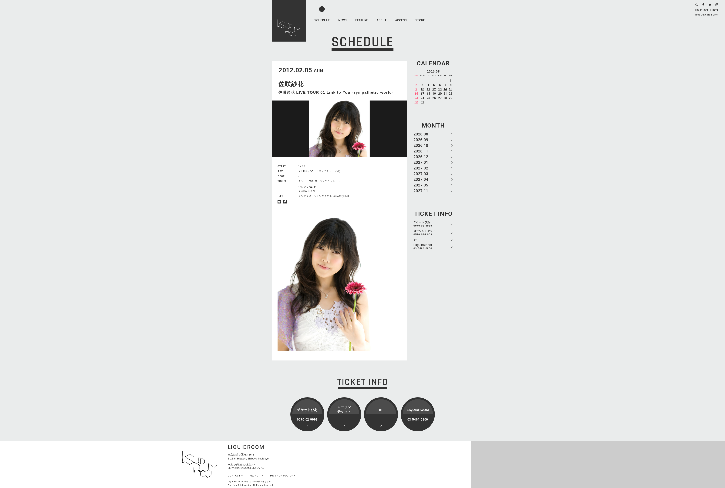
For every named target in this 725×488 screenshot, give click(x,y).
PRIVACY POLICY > (282, 475)
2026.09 (420, 140)
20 (440, 93)
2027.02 (420, 168)
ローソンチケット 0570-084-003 (424, 232)
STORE (420, 20)
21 (445, 93)
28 (445, 98)
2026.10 (420, 145)
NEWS (342, 20)
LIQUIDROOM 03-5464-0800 (422, 247)
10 (422, 89)
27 (440, 98)
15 (450, 89)
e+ (415, 239)
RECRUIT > (257, 475)
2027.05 (420, 185)
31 (422, 102)
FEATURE (361, 20)
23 (416, 98)
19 (434, 93)
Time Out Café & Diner (706, 14)
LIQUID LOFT (701, 10)
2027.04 (420, 179)
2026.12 (420, 157)
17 (422, 93)
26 (434, 98)
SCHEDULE (322, 20)
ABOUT (381, 20)
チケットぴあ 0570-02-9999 (422, 224)
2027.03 (420, 174)
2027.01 (420, 162)
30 (416, 102)
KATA (715, 10)
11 (428, 89)
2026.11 (420, 151)
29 (450, 98)
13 (440, 89)
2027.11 (420, 191)
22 (450, 93)
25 (428, 98)
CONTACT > (235, 475)
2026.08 (420, 134)
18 (428, 93)
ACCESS (401, 20)
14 (445, 89)
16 (416, 93)
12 (434, 89)
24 (422, 98)
